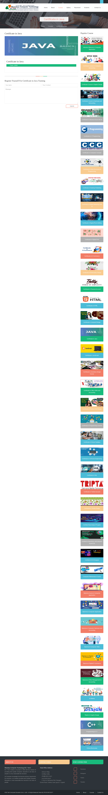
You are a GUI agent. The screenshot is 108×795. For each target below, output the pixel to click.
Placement (77, 7)
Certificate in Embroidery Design (92, 272)
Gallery (68, 7)
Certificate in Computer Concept (92, 152)
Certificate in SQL (92, 475)
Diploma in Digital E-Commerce (92, 663)
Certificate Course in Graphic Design (92, 84)
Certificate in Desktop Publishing (92, 188)
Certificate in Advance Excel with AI (92, 119)
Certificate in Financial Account (92, 289)
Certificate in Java (61, 26)
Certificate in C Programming (92, 136)
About (53, 7)
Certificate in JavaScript (92, 355)
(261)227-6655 (45, 772)
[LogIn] (101, 1)
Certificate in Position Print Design (92, 409)
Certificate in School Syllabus (92, 442)
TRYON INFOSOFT (48, 792)
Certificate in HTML (91, 305)
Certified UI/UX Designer (92, 560)
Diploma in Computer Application (92, 611)
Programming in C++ (92, 731)
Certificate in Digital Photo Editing (92, 223)
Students (87, 7)
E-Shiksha (92, 698)
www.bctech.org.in (46, 778)
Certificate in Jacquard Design (91, 322)
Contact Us (97, 7)
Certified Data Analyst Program (92, 525)
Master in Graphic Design (92, 715)
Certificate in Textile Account (92, 491)
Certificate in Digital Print (92, 239)
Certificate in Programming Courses (92, 425)
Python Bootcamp (92, 748)
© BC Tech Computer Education (13, 792)
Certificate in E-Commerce (92, 256)
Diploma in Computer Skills (92, 646)
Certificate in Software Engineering (92, 458)
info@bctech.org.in (47, 776)
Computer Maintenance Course (92, 576)
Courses (60, 7)
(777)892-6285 (46, 774)
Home (46, 7)
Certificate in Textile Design (92, 508)
